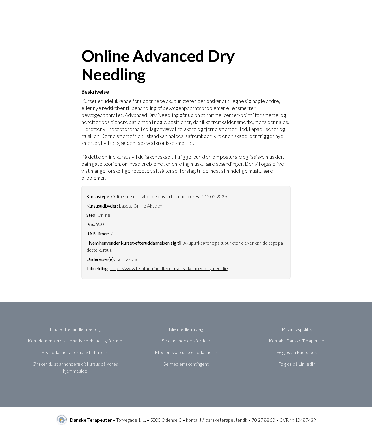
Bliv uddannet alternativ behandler (75, 352)
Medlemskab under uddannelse (186, 352)
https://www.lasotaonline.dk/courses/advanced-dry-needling (169, 268)
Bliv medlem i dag (186, 329)
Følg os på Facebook (296, 352)
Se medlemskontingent (186, 364)
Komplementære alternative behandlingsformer (75, 340)
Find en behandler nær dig (75, 329)
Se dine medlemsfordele (186, 340)
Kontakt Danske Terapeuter (297, 340)
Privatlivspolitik (297, 329)
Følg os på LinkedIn (297, 364)
